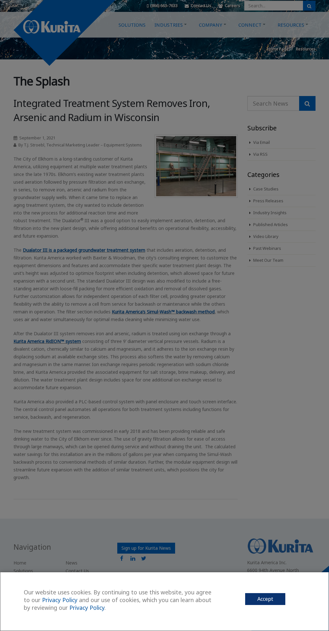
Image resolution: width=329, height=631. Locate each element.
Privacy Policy (59, 600)
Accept (265, 598)
